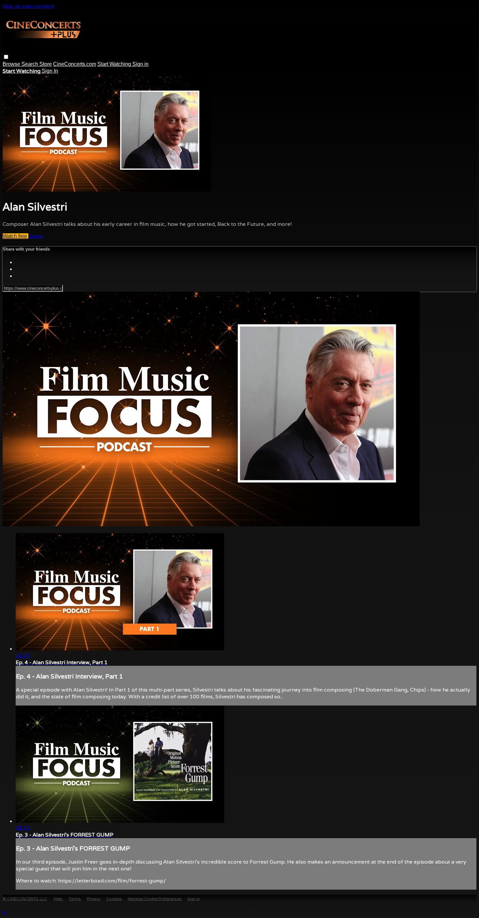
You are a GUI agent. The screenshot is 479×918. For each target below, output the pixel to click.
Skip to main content (28, 6)
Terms (75, 898)
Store (45, 64)
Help (59, 898)
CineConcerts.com (74, 64)
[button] (6, 57)
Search (30, 64)
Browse (12, 64)
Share (35, 236)
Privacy (94, 898)
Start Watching (114, 64)
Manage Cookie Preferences (155, 898)
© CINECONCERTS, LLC (25, 898)
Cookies (114, 898)
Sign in (140, 64)
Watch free (15, 236)
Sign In (50, 71)
